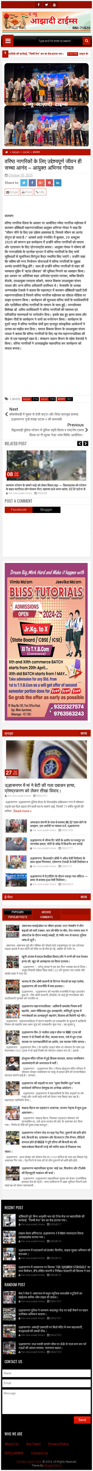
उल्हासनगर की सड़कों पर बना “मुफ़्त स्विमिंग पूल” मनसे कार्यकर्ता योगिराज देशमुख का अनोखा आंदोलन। (51, 1085)
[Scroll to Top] (86, 1464)
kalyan (27, 399)
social (44, 399)
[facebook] (38, 4)
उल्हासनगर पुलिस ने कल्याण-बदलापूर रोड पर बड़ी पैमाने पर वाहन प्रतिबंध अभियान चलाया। (53, 1312)
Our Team (33, 1444)
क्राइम (9, 733)
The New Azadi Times (29, 1461)
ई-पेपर (9, 896)
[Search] (87, 41)
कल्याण (61, 399)
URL (42, 192)
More (84, 733)
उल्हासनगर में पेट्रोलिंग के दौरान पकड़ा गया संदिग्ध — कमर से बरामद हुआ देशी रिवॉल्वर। (59, 877)
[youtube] (54, 4)
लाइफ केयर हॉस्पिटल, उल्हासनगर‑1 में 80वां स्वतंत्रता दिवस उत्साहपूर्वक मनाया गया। (51, 1235)
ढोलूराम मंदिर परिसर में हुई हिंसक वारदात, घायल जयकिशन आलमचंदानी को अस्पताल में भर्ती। (53, 1060)
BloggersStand (52, 1465)
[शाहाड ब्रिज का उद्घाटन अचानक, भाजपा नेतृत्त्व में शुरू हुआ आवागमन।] (13, 1113)
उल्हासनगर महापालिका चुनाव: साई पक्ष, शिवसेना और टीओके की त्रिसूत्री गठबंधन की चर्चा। (54, 1170)
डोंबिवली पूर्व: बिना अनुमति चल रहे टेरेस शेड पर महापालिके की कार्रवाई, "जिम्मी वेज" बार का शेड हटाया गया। (51, 1218)
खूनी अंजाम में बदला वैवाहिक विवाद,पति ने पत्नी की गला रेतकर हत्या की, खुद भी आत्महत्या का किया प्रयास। (55, 958)
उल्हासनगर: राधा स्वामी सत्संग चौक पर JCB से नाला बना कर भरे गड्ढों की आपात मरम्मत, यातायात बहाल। (52, 1345)
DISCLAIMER (14, 1453)
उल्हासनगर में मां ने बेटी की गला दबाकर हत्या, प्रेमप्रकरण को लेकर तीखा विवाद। (40, 788)
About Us (12, 1444)
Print (28, 192)
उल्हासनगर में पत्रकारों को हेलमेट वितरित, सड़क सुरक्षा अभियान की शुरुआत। (55, 1251)
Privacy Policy (58, 1444)
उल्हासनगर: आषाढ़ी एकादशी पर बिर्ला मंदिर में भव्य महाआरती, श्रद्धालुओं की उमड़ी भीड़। (51, 1328)
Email (13, 192)
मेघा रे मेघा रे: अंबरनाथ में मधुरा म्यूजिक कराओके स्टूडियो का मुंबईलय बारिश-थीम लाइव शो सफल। (50, 1295)
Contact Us (39, 1453)
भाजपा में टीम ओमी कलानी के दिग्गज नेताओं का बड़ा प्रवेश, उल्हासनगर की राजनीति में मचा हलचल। (53, 983)
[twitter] (46, 4)
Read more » (23, 811)
